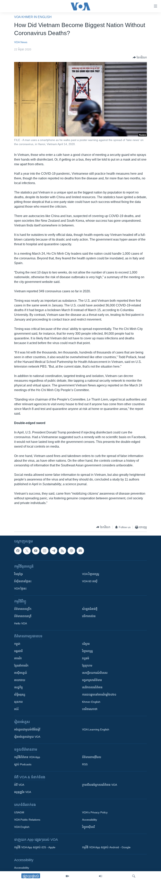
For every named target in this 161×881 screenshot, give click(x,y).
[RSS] (62, 550)
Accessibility (89, 819)
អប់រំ (16, 709)
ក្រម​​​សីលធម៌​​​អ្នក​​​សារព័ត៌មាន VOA (99, 785)
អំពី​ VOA (19, 785)
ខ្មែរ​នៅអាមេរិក (21, 665)
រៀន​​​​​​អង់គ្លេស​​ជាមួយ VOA (27, 736)
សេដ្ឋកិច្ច (18, 687)
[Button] (140, 57)
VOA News (20, 42)
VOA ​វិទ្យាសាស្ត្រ (90, 574)
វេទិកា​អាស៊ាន (89, 616)
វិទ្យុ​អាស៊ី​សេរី (88, 827)
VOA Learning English (95, 729)
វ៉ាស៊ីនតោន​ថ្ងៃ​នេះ (22, 581)
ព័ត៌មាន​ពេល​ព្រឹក (22, 609)
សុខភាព (18, 702)
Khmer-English (91, 702)
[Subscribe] (80, 550)
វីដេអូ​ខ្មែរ (18, 574)
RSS (85, 764)
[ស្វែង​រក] (134, 876)
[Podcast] (71, 550)
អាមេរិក (18, 658)
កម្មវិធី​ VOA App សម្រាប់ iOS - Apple (34, 847)
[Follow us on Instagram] (44, 550)
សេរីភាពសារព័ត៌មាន (92, 687)
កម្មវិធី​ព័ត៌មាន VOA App (27, 757)
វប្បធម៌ (85, 658)
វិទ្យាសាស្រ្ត (87, 651)
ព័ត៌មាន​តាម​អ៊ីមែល (91, 757)
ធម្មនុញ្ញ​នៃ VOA (22, 792)
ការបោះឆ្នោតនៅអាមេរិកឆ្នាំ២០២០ (99, 694)
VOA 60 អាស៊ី (89, 581)
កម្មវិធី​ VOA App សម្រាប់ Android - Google (106, 847)
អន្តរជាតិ (18, 651)
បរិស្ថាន (86, 644)
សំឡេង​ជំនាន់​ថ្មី (89, 609)
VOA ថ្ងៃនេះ (20, 588)
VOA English (21, 827)
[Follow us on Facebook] (18, 550)
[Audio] (100, 876)
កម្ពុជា (17, 644)
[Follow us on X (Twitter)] (26, 550)
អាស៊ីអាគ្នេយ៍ (20, 673)
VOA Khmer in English (33, 17)
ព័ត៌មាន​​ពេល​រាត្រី (22, 616)
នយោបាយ (19, 680)
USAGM (19, 812)
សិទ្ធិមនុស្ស (19, 694)
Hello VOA (20, 623)
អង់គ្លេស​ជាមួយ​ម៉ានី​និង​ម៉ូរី (27, 729)
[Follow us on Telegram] (53, 550)
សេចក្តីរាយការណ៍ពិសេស (95, 673)
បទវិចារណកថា (89, 709)
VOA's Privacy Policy (95, 812)
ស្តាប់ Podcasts (22, 764)
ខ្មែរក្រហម (87, 665)
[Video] (67, 876)
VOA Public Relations (27, 819)
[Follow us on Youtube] (35, 550)
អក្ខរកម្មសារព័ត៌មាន (92, 680)
